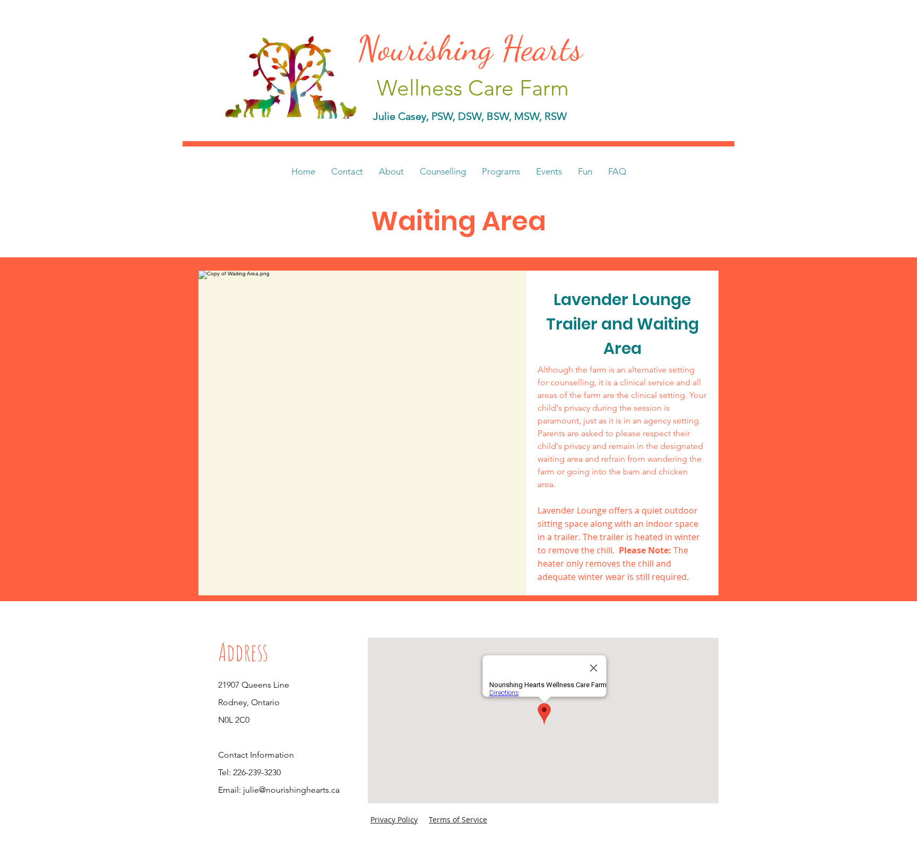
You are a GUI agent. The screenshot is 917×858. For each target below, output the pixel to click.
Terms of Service (458, 819)
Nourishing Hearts (474, 48)
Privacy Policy (394, 819)
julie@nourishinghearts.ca (291, 790)
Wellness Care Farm (473, 88)
